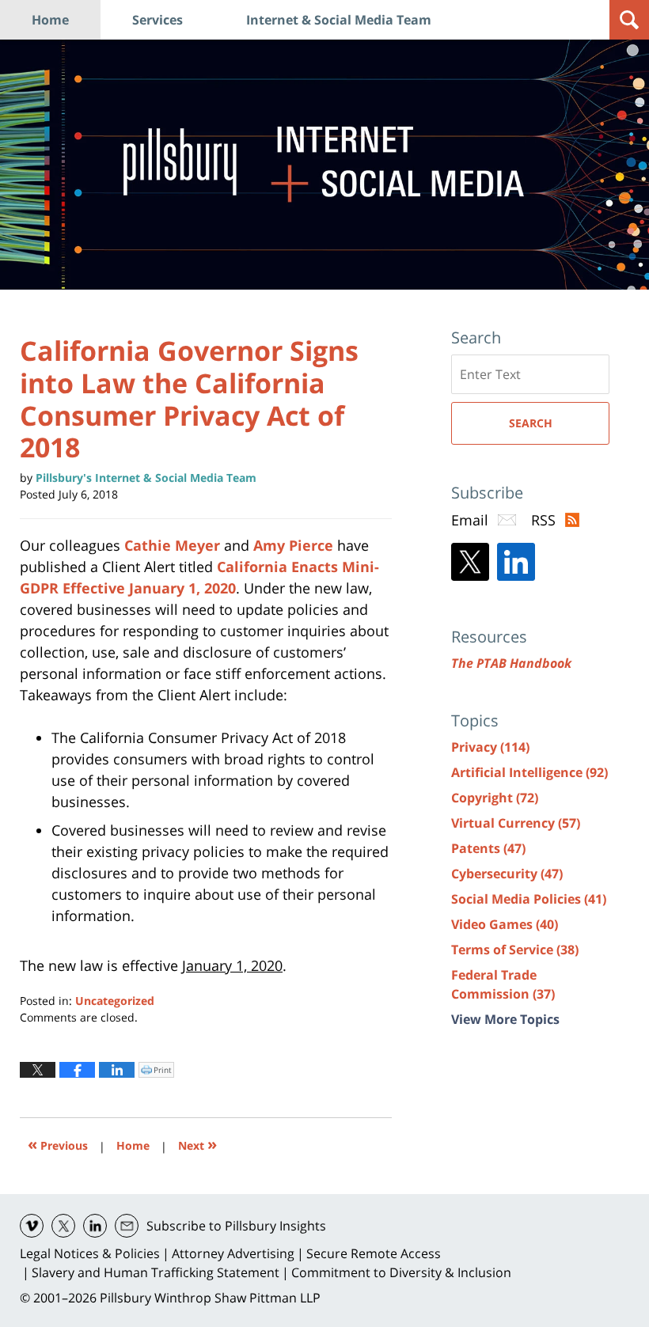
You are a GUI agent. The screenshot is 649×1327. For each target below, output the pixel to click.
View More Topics (505, 1019)
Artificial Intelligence (529, 772)
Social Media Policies (528, 899)
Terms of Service (515, 949)
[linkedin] (95, 1226)
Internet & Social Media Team (338, 19)
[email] (127, 1226)
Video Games (504, 924)
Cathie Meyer (172, 545)
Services (157, 19)
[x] (63, 1226)
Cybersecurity (507, 873)
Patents (488, 848)
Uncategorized (114, 1000)
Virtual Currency (515, 823)
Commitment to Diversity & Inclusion (401, 1272)
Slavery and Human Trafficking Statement (155, 1272)
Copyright (494, 797)
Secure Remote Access (373, 1253)
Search (530, 422)
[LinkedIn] (516, 562)
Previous (58, 1143)
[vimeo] (32, 1226)
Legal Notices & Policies (90, 1253)
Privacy (490, 747)
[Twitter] (470, 562)
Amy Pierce (293, 545)
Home (50, 19)
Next (197, 1143)
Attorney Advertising (233, 1253)
